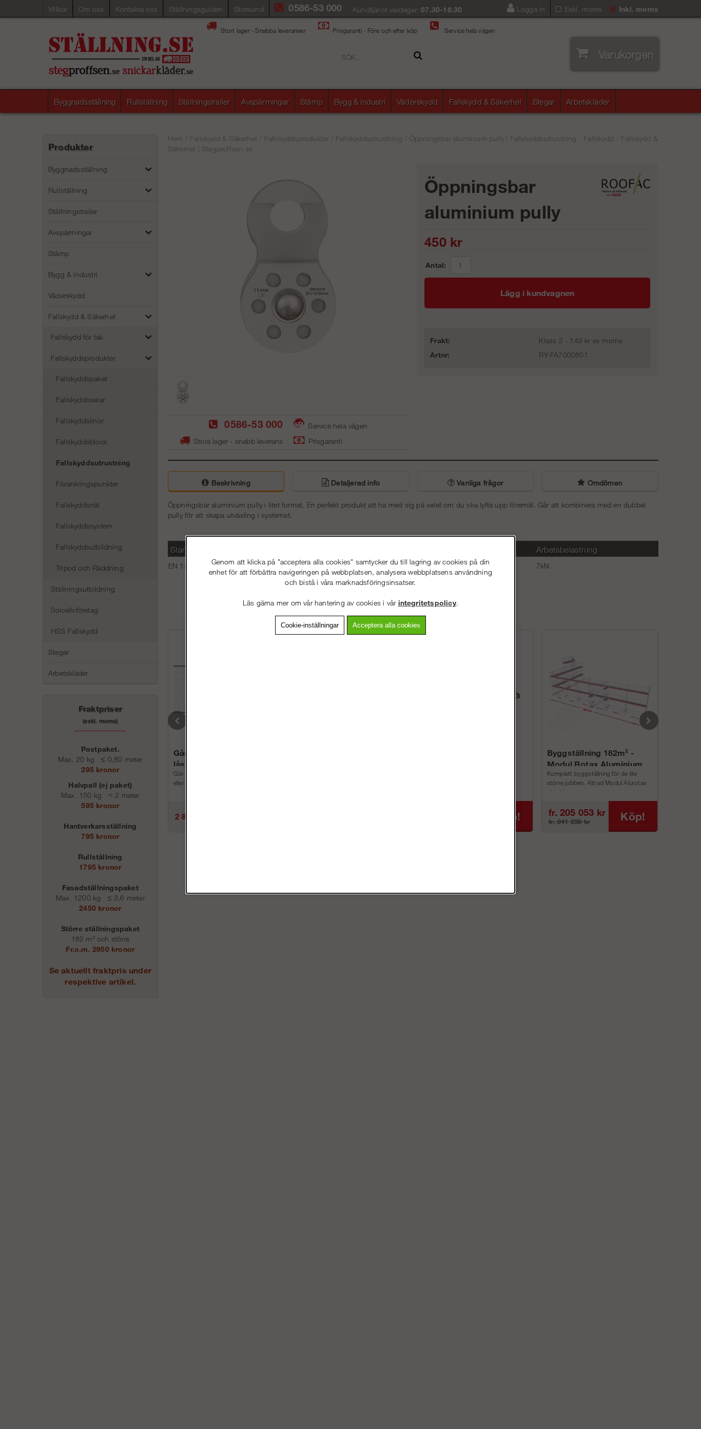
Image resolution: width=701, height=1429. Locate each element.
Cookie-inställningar (310, 625)
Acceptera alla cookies (386, 625)
